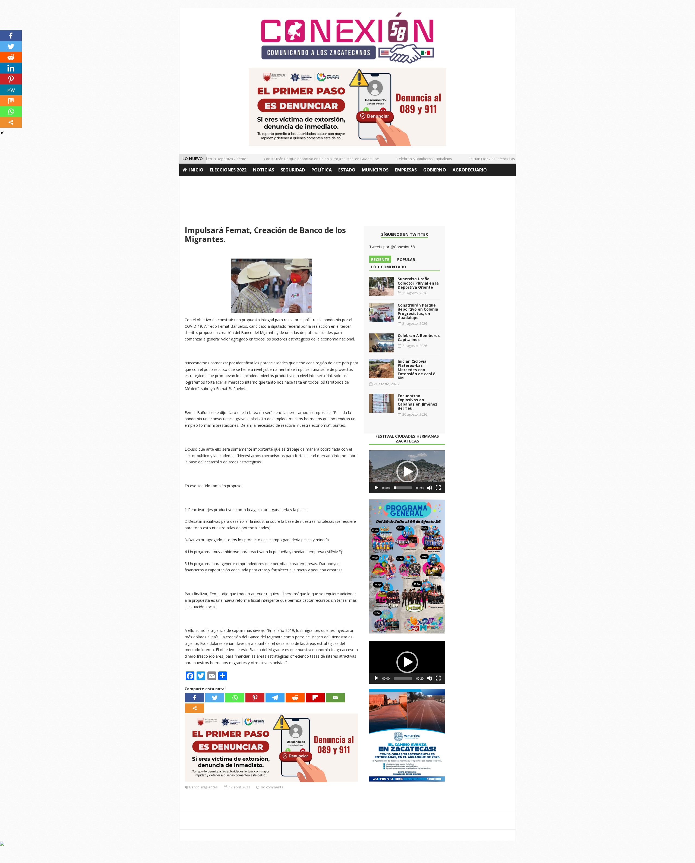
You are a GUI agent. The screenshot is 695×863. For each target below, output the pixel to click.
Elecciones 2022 (228, 170)
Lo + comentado (388, 266)
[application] (407, 471)
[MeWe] (11, 89)
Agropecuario (470, 170)
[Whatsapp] (234, 697)
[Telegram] (275, 697)
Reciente (380, 259)
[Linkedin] (11, 68)
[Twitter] (214, 697)
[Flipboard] (315, 697)
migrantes (209, 787)
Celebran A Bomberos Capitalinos (412, 158)
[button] (407, 472)
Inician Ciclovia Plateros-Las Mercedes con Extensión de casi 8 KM (511, 158)
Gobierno (434, 170)
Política (321, 170)
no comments (272, 787)
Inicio (196, 170)
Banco (194, 787)
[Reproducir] (376, 488)
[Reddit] (295, 697)
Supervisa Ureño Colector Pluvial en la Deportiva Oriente (418, 283)
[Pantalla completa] (438, 488)
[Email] (335, 697)
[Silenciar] (429, 488)
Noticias (263, 170)
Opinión (192, 182)
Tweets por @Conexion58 (392, 246)
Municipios (375, 170)
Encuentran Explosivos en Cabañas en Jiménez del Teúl (417, 402)
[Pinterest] (254, 697)
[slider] (403, 487)
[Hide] (2, 133)
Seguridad (293, 170)
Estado (346, 170)
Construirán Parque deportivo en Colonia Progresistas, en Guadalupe (309, 158)
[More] (194, 708)
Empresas (406, 170)
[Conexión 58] (347, 38)
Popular (406, 259)
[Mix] (11, 100)
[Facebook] (194, 697)
